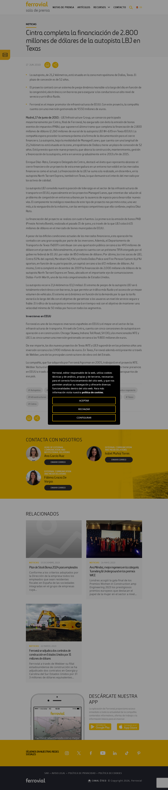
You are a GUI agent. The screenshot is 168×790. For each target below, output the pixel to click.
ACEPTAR (84, 400)
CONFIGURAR (84, 417)
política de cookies (92, 392)
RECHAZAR (84, 409)
